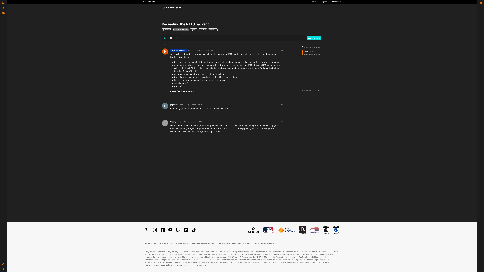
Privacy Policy (166, 243)
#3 (282, 122)
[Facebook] (163, 230)
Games (313, 2)
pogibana (174, 105)
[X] (147, 230)
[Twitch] (178, 230)
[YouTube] (170, 230)
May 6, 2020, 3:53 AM (193, 122)
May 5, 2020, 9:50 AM (194, 105)
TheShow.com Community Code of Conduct (195, 243)
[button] (3, 264)
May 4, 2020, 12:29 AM (204, 50)
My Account (336, 2)
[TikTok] (194, 230)
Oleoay (173, 122)
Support (324, 2)
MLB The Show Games (265, 243)
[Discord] (186, 230)
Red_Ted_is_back (178, 50)
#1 (282, 50)
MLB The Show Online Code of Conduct (235, 243)
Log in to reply (314, 38)
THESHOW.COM (149, 2)
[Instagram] (155, 230)
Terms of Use (150, 243)
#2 (282, 105)
